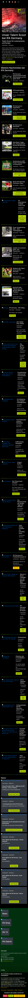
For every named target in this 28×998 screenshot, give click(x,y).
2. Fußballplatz (21, 413)
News (4, 914)
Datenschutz (4, 987)
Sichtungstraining (18, 99)
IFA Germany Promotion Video (19, 193)
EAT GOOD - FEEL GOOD (21, 336)
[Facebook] (3, 2)
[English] (12, 2)
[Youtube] (9, 2)
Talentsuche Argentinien (19, 117)
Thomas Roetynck (14, 848)
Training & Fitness (18, 262)
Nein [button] (5, 995)
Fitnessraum (16, 493)
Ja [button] (11, 995)
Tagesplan (16, 154)
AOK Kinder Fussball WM (19, 174)
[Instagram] (6, 2)
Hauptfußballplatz (20, 456)
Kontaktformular (10, 57)
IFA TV (5, 932)
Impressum (3, 990)
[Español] (15, 2)
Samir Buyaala (14, 883)
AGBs (16, 990)
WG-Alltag (12, 315)
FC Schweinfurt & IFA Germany (14, 830)
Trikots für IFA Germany (23, 364)
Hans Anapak (14, 866)
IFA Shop (6, 923)
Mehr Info (16, 281)
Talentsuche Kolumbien (19, 136)
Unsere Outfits (21, 475)
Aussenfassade (21, 435)
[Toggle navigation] (18, 2)
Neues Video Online (14, 794)
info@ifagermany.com (7, 961)
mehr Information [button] (19, 995)
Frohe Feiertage (17, 84)
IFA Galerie (7, 941)
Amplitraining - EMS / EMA (19, 240)
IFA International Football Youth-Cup (22, 219)
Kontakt (20, 990)
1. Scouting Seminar (14, 810)
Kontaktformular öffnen (8, 62)
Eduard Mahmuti (14, 901)
